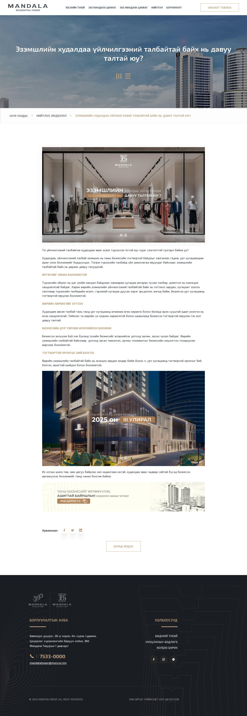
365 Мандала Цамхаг (102, 7)
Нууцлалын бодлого (162, 642)
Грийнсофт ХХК (154, 699)
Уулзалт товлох (219, 7)
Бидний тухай (166, 636)
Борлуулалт (174, 7)
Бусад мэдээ (123, 546)
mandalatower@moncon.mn (48, 662)
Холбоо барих (167, 647)
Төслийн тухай (75, 7)
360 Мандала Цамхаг (134, 7)
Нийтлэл (157, 7)
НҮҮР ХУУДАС (19, 115)
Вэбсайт (134, 699)
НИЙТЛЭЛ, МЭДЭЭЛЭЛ (52, 115)
